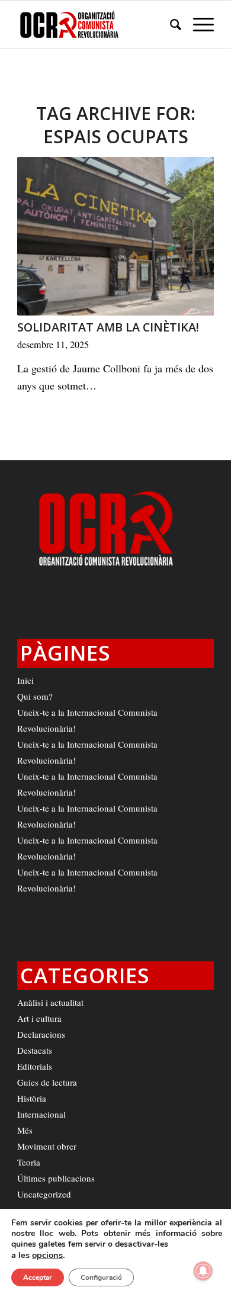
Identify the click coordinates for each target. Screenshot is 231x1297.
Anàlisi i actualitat (50, 1002)
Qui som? (35, 696)
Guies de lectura (47, 1082)
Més (25, 1130)
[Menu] (197, 24)
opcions (47, 1255)
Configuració (101, 1277)
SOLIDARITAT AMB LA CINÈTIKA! (108, 327)
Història (31, 1098)
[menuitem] (169, 24)
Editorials (34, 1066)
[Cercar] (169, 24)
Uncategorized (44, 1194)
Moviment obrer (46, 1146)
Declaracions (41, 1034)
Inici (25, 680)
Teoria (28, 1162)
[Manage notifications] (203, 1270)
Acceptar (37, 1277)
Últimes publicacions (56, 1178)
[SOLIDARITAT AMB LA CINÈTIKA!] (115, 236)
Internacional (41, 1114)
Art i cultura (39, 1018)
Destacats (34, 1050)
